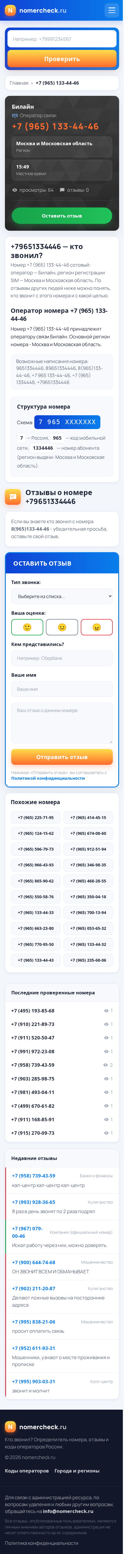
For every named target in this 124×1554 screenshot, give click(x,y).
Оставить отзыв (62, 215)
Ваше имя (23, 675)
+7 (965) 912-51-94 (88, 849)
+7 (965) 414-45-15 (88, 817)
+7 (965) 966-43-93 (36, 865)
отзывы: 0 (78, 190)
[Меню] (112, 10)
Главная (19, 82)
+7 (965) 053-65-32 (88, 928)
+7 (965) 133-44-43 (36, 960)
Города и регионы (77, 1470)
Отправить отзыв (62, 757)
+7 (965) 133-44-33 (36, 912)
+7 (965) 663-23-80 (36, 928)
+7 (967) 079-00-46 (27, 1232)
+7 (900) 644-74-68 (33, 1262)
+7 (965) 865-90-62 (36, 881)
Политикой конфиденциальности (48, 778)
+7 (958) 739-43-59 (33, 1175)
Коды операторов (27, 1470)
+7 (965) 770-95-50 (36, 944)
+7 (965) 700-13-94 (88, 912)
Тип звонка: (26, 582)
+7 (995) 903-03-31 (33, 1381)
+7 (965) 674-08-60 (88, 833)
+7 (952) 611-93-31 (33, 1348)
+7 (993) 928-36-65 (33, 1202)
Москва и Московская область (54, 143)
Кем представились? (37, 644)
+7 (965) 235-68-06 (88, 960)
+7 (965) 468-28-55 (88, 881)
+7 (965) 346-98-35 (88, 865)
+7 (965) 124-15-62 (36, 833)
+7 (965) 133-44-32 (88, 944)
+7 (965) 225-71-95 (36, 817)
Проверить (62, 59)
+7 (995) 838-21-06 (33, 1321)
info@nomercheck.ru (68, 1511)
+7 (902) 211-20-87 (33, 1288)
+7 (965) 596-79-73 (36, 849)
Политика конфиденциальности (41, 1543)
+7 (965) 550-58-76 (36, 896)
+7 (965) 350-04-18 (88, 896)
